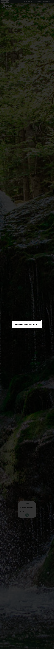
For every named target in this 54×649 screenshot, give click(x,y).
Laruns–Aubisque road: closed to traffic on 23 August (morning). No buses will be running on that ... (27, 324)
